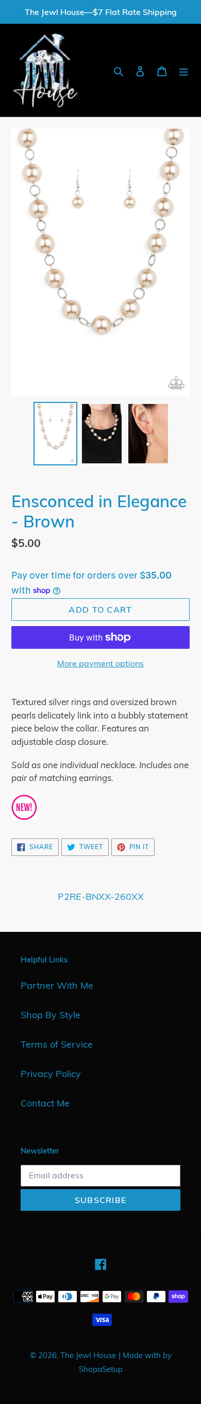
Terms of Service (57, 1044)
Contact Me (45, 1103)
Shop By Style (50, 1015)
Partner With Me (57, 985)
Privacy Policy (51, 1074)
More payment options (100, 663)
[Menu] (183, 70)
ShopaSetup (101, 1369)
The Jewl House (88, 1355)
